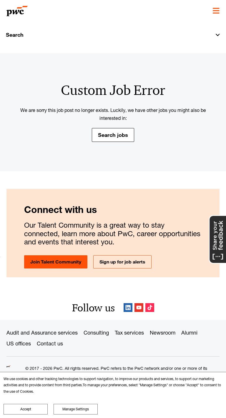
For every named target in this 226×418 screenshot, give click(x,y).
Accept (25, 409)
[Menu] (216, 11)
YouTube (138, 307)
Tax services (129, 332)
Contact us (50, 343)
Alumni (189, 332)
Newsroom (162, 332)
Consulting (96, 332)
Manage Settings (75, 409)
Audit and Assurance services (42, 332)
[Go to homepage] (17, 11)
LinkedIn (128, 307)
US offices (18, 343)
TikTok (149, 307)
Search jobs (113, 135)
